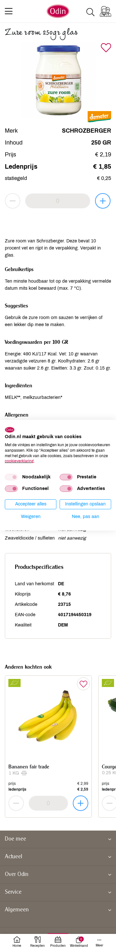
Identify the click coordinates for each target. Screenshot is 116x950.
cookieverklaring (19, 461)
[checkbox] (11, 477)
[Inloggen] (105, 11)
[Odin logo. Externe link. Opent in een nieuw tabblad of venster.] (10, 429)
